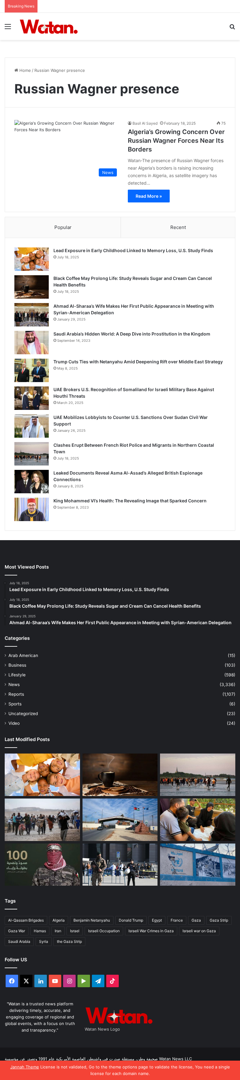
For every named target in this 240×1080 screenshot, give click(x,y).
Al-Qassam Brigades (26, 920)
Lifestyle (17, 674)
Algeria (58, 920)
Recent (178, 227)
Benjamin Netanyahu (91, 920)
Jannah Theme (24, 1066)
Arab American (23, 655)
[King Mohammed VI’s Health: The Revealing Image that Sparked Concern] (31, 509)
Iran (58, 930)
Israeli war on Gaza (199, 930)
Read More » (149, 196)
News (14, 684)
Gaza (196, 920)
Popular (63, 227)
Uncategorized (23, 713)
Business (17, 665)
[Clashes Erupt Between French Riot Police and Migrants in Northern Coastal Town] (31, 453)
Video (14, 723)
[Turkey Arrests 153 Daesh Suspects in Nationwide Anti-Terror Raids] (120, 865)
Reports (16, 694)
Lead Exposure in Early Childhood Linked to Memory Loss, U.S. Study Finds (133, 250)
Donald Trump (131, 920)
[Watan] (48, 26)
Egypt (157, 920)
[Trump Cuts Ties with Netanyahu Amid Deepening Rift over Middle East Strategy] (31, 370)
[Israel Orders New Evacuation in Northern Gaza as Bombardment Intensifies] (42, 820)
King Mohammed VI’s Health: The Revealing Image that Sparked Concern (130, 500)
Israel (74, 930)
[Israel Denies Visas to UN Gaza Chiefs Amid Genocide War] (197, 865)
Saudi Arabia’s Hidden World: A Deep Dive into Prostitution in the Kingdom (131, 333)
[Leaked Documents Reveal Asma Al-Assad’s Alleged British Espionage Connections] (31, 481)
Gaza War (16, 930)
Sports (15, 703)
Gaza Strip (219, 920)
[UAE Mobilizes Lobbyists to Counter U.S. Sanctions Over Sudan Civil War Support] (31, 426)
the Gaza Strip (69, 941)
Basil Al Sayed (145, 123)
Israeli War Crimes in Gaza (151, 930)
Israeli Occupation (104, 930)
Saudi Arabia (19, 941)
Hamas (40, 930)
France (177, 920)
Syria (43, 941)
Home (24, 70)
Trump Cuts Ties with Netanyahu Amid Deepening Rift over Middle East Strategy (138, 361)
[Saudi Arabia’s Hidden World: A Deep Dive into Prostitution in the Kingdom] (31, 342)
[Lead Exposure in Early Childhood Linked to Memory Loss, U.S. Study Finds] (31, 259)
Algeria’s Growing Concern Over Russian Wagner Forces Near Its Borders (176, 140)
